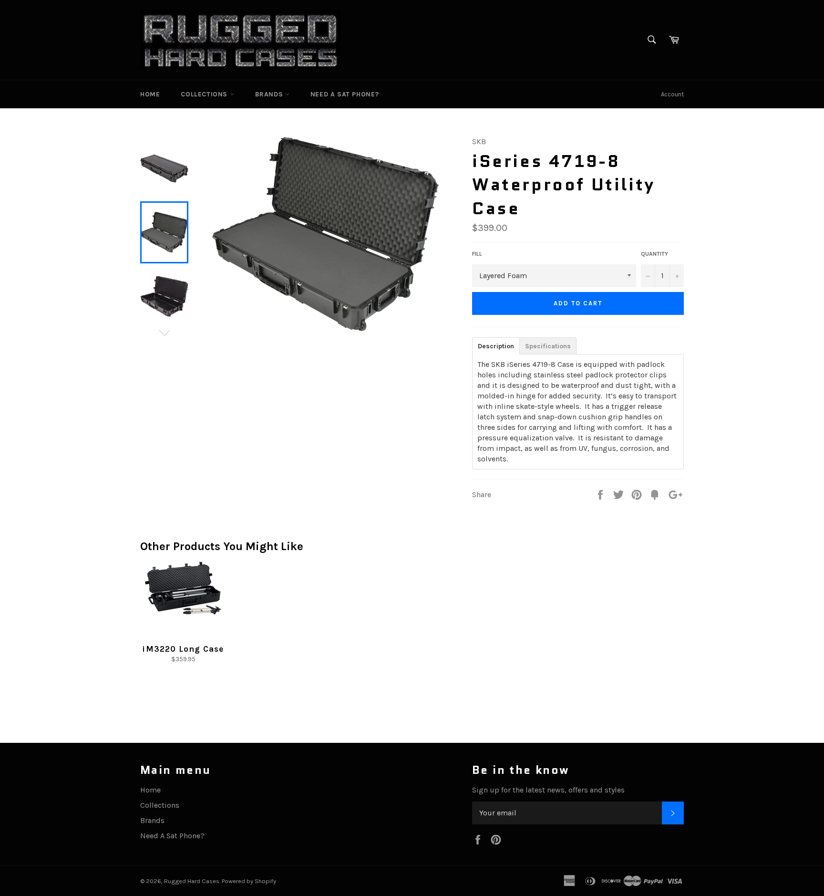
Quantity (654, 253)
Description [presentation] (496, 346)
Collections (205, 94)
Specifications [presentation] (548, 346)
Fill (477, 253)
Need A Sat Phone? (344, 94)
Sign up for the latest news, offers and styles (548, 789)
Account (672, 94)
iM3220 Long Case (183, 649)
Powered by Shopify (249, 881)
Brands (270, 94)
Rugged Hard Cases (191, 881)
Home (150, 94)
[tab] (495, 345)
